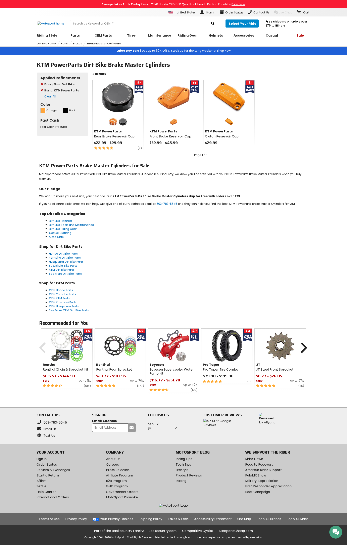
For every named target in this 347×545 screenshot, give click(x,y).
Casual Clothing (60, 233)
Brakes (77, 43)
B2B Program (116, 480)
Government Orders (122, 492)
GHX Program (117, 486)
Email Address (104, 421)
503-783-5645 (167, 204)
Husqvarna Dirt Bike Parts (66, 262)
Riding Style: (59, 84)
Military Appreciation (261, 480)
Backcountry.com (162, 531)
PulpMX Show (255, 475)
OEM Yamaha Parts (62, 294)
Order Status (47, 464)
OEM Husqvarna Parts (64, 306)
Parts (64, 43)
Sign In (42, 459)
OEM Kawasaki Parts (63, 302)
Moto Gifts (56, 237)
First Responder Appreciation (268, 486)
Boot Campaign (257, 492)
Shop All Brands (269, 519)
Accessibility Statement (213, 519)
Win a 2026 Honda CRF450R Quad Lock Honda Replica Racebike (173, 4)
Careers (112, 464)
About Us (113, 459)
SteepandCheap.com (236, 531)
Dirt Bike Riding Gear (63, 229)
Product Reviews (189, 475)
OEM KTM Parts (59, 298)
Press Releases (118, 470)
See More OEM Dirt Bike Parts (69, 310)
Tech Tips (183, 464)
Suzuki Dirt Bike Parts (63, 266)
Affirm (41, 480)
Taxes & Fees (178, 519)
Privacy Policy (76, 519)
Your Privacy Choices (116, 519)
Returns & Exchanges (53, 470)
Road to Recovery (259, 464)
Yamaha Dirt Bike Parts (65, 258)
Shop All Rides (297, 519)
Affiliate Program (119, 475)
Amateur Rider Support (263, 470)
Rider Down (254, 459)
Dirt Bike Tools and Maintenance (71, 225)
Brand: (61, 90)
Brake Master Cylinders (104, 43)
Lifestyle (182, 470)
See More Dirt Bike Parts (65, 274)
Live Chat (285, 12)
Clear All (50, 96)
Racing (181, 480)
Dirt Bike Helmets (60, 221)
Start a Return (48, 475)
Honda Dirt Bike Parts (63, 254)
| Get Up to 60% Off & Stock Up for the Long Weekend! (173, 51)
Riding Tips (184, 459)
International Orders (53, 497)
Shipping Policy (150, 519)
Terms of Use (49, 519)
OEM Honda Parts (61, 290)
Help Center (46, 492)
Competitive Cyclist (197, 531)
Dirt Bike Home (46, 43)
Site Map (244, 519)
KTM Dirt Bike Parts (62, 270)
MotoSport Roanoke (122, 497)
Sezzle (41, 486)
